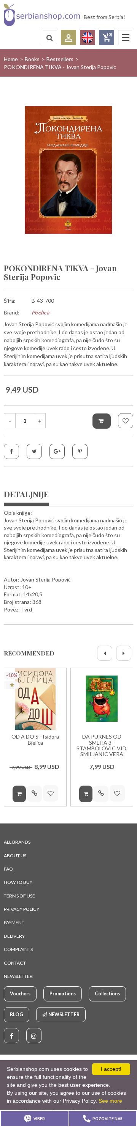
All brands (17, 842)
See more (110, 1101)
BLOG (16, 1014)
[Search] (49, 37)
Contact (15, 963)
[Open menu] (125, 37)
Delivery (14, 936)
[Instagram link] (33, 1035)
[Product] (35, 699)
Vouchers (20, 994)
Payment (14, 922)
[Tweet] (34, 451)
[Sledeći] (123, 653)
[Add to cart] (101, 421)
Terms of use (19, 896)
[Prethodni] (104, 653)
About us (15, 855)
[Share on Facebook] (11, 451)
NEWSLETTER (18, 976)
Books (32, 59)
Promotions (62, 994)
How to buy (18, 882)
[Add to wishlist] (125, 420)
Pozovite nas (107, 1118)
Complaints (18, 949)
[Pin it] (80, 451)
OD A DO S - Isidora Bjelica (35, 739)
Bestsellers (59, 59)
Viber (39, 1118)
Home (11, 59)
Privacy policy (21, 909)
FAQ (8, 869)
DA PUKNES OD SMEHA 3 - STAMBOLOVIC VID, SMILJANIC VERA (101, 745)
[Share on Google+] (57, 451)
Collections (107, 994)
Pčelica (40, 312)
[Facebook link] (11, 1035)
